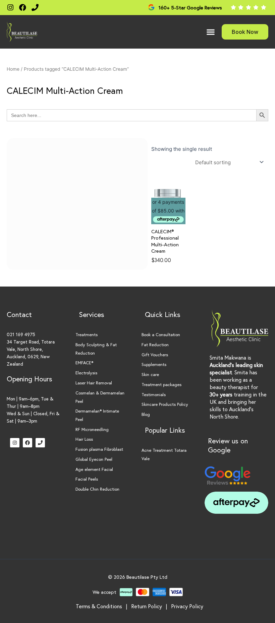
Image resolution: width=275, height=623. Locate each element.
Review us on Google (228, 445)
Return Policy (146, 606)
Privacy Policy (187, 606)
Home (13, 69)
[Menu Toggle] (210, 31)
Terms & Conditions (99, 606)
